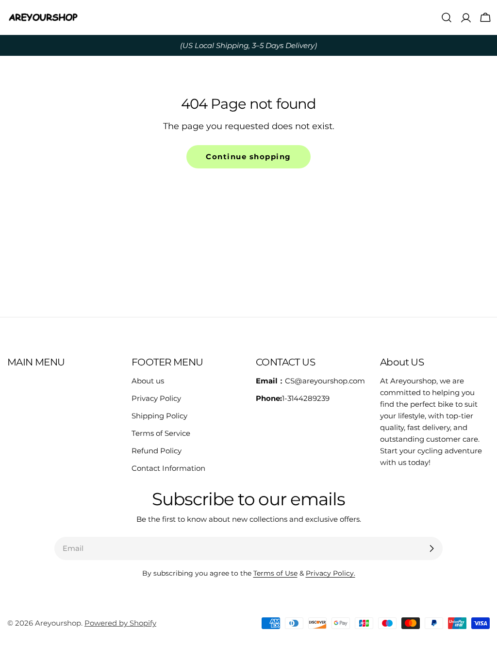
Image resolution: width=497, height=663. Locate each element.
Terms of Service (161, 433)
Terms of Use (275, 573)
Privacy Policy (156, 398)
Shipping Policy (159, 415)
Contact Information (168, 468)
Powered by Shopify (120, 623)
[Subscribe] (431, 548)
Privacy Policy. (330, 573)
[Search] (446, 17)
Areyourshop (58, 623)
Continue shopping (248, 156)
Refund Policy (157, 450)
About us (148, 380)
